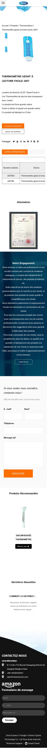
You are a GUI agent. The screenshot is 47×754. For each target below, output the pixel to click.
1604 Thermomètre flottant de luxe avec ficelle (24, 539)
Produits (14, 26)
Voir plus (23, 362)
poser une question (13, 132)
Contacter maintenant (13, 126)
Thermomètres (26, 26)
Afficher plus (22, 563)
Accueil (5, 26)
